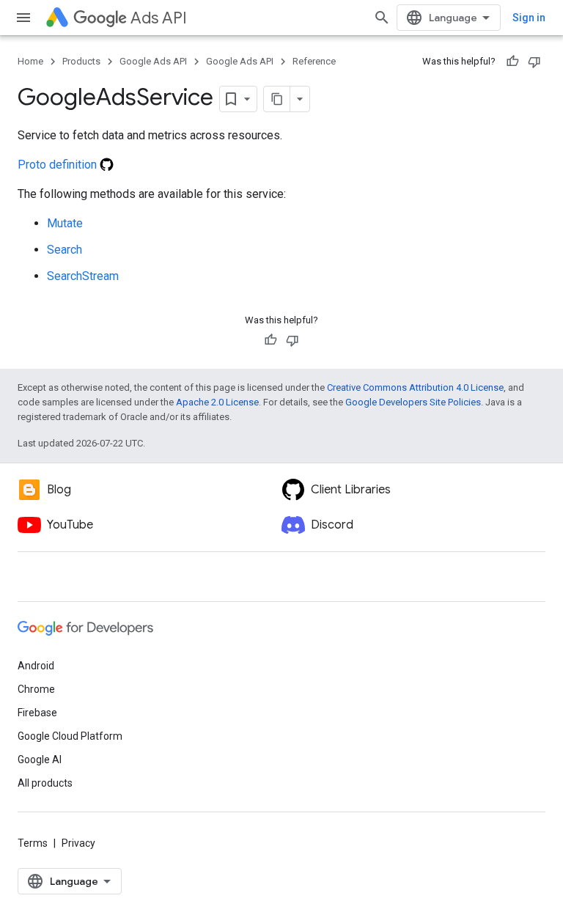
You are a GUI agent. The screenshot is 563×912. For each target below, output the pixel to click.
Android (36, 666)
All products (45, 783)
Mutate (65, 223)
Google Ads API (153, 61)
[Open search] (382, 17)
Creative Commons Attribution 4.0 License (415, 387)
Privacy (78, 843)
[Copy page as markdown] (277, 99)
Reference (314, 61)
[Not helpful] (534, 62)
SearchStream (83, 276)
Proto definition (59, 165)
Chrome (36, 689)
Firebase (37, 712)
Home (30, 61)
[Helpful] (512, 62)
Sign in (528, 17)
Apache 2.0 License (217, 402)
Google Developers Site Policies (413, 402)
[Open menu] (23, 17)
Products (81, 61)
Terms (33, 843)
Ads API (158, 18)
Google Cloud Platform (70, 736)
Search (64, 250)
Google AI (40, 759)
